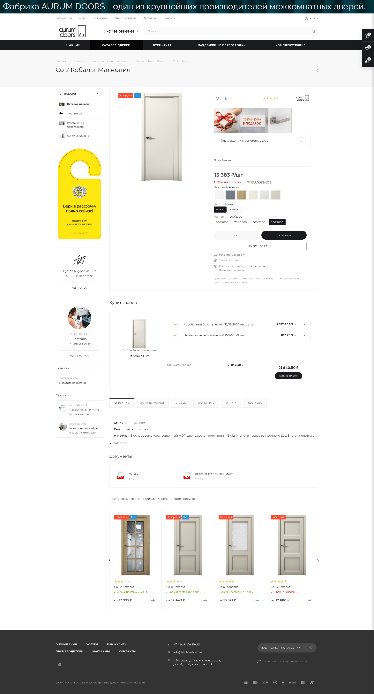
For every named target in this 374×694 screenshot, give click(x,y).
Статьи (61, 395)
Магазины (101, 651)
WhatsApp (60, 664)
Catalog (134, 474)
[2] (267, 98)
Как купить (206, 403)
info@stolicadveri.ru (187, 652)
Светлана (79, 339)
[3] (270, 98)
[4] (274, 98)
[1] (264, 98)
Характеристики (152, 403)
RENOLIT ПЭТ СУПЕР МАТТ (214, 474)
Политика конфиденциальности (286, 661)
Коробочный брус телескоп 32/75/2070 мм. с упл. (219, 324)
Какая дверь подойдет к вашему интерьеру (84, 430)
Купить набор (288, 376)
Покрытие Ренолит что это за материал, (84, 412)
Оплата (231, 403)
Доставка (255, 403)
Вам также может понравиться (132, 499)
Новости (63, 368)
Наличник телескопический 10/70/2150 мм (214, 335)
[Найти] (313, 31)
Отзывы (181, 403)
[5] (277, 98)
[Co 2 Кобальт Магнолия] (162, 137)
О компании (66, 644)
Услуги (92, 644)
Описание (121, 403)
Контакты (127, 651)
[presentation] (110, 560)
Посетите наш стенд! (72, 382)
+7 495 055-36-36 (120, 31)
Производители (69, 651)
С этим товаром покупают (178, 499)
